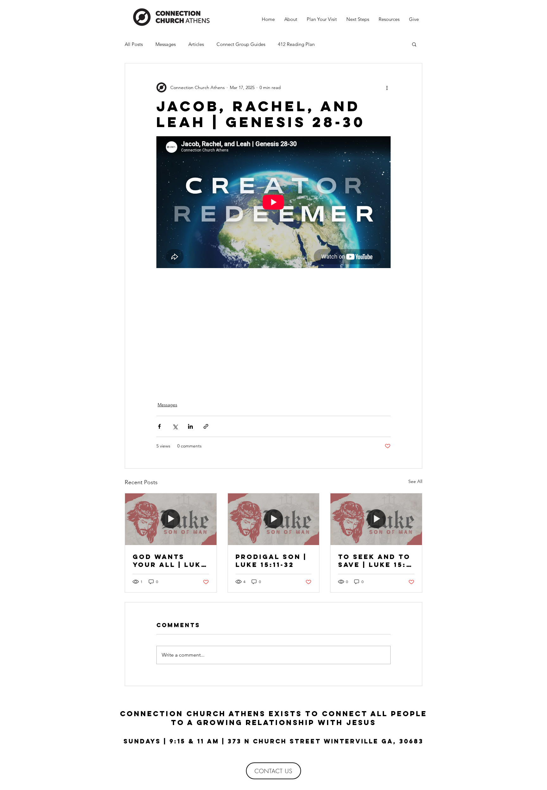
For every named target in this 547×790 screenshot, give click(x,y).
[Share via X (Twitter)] (175, 426)
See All (415, 481)
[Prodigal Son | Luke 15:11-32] (273, 519)
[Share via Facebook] (159, 426)
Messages (165, 44)
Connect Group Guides (241, 44)
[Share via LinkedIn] (190, 426)
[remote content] (273, 329)
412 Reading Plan (296, 44)
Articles (196, 44)
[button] (414, 44)
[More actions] (387, 87)
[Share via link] (206, 426)
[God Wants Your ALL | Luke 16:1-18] (171, 519)
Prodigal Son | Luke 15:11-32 (271, 560)
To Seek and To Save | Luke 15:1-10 (375, 560)
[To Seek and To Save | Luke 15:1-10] (376, 519)
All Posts (134, 44)
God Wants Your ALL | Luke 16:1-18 (169, 560)
